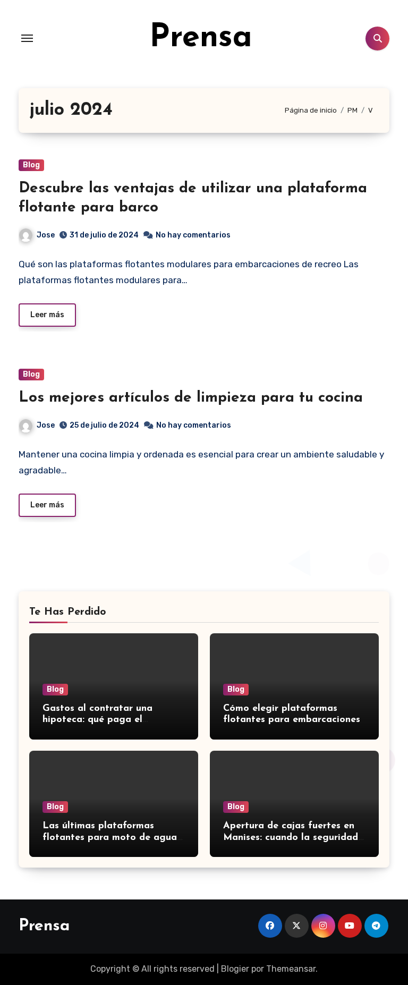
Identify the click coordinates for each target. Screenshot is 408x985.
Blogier (235, 969)
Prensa (200, 38)
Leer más (47, 314)
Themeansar (291, 969)
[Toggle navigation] (27, 38)
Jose (46, 235)
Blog (31, 164)
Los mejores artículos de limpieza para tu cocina (191, 397)
